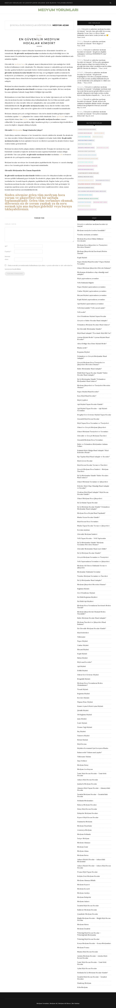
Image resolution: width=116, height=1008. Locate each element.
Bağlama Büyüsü (83, 589)
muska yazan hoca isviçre (87, 155)
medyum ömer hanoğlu (86, 140)
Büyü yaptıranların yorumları (88, 278)
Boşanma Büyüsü (83, 352)
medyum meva (99, 133)
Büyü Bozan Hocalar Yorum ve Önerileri (92, 465)
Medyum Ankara (83, 901)
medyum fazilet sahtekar (87, 209)
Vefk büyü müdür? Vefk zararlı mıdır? (91, 308)
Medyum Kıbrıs (83, 924)
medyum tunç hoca (84, 144)
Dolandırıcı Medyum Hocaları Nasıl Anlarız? (93, 325)
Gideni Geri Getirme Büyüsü (88, 675)
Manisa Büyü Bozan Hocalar (87, 952)
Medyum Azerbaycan (85, 769)
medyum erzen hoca (85, 195)
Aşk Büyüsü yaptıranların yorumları (90, 304)
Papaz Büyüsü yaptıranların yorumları (91, 287)
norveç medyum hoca (85, 176)
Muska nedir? (82, 348)
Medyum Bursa (82, 855)
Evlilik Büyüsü (82, 671)
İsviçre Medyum (83, 838)
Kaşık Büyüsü (82, 258)
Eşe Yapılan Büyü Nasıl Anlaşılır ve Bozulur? (93, 457)
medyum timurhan (84, 202)
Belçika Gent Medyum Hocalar (88, 876)
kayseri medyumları (85, 133)
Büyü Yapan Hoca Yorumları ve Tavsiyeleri (93, 423)
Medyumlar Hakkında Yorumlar (88, 572)
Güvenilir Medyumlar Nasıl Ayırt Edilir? (92, 549)
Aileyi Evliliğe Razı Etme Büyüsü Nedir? (92, 344)
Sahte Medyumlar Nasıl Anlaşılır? (89, 369)
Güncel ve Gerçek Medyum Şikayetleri (91, 427)
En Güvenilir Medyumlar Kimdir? (89, 329)
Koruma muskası (83, 530)
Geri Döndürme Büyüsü (86, 593)
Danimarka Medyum (84, 822)
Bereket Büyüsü (83, 698)
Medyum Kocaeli (83, 889)
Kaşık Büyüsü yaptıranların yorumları (91, 300)
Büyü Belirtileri (83, 633)
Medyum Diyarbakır (84, 826)
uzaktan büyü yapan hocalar (88, 173)
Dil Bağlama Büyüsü (84, 715)
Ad (6, 246)
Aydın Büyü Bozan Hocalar (87, 968)
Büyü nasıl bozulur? (84, 662)
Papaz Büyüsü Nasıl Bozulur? (88, 392)
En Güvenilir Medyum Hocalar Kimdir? (91, 628)
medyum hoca (20, 64)
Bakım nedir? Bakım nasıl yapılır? (89, 752)
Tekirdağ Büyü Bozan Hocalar (88, 939)
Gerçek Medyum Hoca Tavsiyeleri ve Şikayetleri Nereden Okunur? (91, 363)
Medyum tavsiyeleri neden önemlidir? (91, 230)
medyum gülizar (102, 147)
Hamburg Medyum (84, 983)
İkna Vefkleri (82, 761)
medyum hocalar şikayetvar (88, 158)
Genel (39, 35)
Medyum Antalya (83, 893)
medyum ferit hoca (100, 202)
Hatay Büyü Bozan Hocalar (87, 809)
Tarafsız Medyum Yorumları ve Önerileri (92, 576)
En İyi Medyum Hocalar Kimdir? (89, 553)
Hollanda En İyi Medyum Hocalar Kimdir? (92, 973)
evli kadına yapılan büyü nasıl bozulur (92, 191)
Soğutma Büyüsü (83, 694)
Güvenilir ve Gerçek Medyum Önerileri (91, 436)
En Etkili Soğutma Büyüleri (87, 597)
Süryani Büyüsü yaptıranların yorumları (91, 295)
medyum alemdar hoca (86, 187)
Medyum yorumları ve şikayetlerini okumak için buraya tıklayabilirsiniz (39, 3)
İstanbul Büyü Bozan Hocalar (88, 906)
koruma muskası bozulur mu (88, 198)
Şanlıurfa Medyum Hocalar (87, 784)
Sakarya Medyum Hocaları (87, 805)
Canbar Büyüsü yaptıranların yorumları (91, 291)
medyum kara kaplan (85, 162)
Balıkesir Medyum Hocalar (87, 910)
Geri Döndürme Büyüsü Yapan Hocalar (91, 316)
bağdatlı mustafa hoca (86, 147)
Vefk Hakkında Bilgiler (85, 283)
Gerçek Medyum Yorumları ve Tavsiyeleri (92, 557)
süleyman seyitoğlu (103, 180)
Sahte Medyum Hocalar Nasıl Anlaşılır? (91, 618)
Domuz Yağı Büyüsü (84, 727)
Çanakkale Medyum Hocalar (87, 914)
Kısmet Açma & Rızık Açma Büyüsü (90, 706)
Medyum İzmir (82, 847)
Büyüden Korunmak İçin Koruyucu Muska (92, 748)
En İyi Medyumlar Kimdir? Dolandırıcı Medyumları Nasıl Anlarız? (91, 380)
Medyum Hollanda (84, 834)
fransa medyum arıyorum (87, 129)
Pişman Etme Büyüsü (85, 702)
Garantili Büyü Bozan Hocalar (88, 419)
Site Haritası (75, 1003)
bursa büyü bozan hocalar (87, 165)
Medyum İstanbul (83, 929)
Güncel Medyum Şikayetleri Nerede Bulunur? (94, 268)
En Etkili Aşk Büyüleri (85, 601)
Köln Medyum (82, 987)
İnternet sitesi (7, 258)
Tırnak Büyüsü (82, 689)
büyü (20, 116)
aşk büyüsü (60, 116)
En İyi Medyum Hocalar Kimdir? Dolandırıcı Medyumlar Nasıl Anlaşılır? (93, 508)
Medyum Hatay (82, 765)
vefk (61, 155)
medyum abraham (84, 136)
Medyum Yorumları (43, 1003)
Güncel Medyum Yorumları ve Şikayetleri (92, 482)
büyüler (26, 119)
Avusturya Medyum (84, 830)
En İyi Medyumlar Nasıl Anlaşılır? (89, 580)
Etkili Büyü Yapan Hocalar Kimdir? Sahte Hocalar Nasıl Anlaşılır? (92, 374)
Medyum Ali (53, 1003)
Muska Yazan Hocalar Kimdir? (88, 517)
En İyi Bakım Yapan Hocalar (87, 503)
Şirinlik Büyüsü (82, 710)
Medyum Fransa (83, 948)
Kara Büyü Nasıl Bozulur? (86, 396)
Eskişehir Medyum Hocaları (87, 813)
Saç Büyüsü (81, 731)
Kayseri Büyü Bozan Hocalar (87, 817)
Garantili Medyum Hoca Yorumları (90, 440)
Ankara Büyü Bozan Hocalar (87, 780)
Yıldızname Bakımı (84, 757)
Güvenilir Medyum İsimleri (87, 534)
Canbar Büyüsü (82, 645)
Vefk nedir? (81, 312)
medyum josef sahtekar (86, 151)
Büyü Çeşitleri (82, 400)
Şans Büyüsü (81, 719)
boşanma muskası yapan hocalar (89, 184)
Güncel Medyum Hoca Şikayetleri (89, 498)
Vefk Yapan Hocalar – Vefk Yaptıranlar (91, 538)
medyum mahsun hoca (85, 169)
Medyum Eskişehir (84, 897)
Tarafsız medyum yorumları (87, 235)
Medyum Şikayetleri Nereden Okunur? (91, 584)
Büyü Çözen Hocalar (85, 461)
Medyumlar (17, 130)
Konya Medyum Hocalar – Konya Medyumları (94, 943)
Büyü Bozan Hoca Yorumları (87, 522)
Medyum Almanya (83, 843)
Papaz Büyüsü (82, 641)
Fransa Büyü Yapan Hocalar (87, 872)
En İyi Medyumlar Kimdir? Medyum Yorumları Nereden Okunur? (90, 544)
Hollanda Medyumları (85, 801)
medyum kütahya (84, 205)
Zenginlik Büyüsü (83, 679)
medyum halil (98, 136)
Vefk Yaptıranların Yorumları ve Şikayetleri (93, 561)
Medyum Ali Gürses (64, 1003)
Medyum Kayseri (83, 885)
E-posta (8, 251)
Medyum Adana (82, 851)
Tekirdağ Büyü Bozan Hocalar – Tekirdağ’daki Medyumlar (89, 934)
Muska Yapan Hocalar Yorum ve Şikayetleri (93, 526)
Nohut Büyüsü (82, 740)
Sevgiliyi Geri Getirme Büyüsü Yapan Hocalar (94, 415)
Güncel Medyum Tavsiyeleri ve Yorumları (92, 432)
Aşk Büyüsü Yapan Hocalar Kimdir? (90, 404)
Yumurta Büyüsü (83, 736)
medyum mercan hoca (85, 180)
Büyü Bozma (81, 744)
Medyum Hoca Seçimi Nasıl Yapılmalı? (91, 513)
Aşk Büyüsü (81, 666)
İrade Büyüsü (82, 723)
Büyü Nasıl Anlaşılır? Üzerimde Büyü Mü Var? (94, 333)
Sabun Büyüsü (82, 658)
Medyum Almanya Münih (86, 880)
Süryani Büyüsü (83, 649)
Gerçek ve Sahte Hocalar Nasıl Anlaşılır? (92, 321)
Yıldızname (81, 637)
